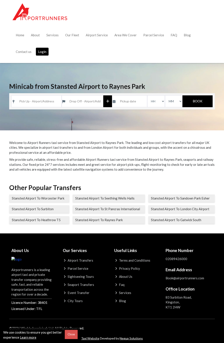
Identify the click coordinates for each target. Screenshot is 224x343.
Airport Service (97, 35)
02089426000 (176, 259)
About (35, 35)
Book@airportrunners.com (185, 278)
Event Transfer (78, 293)
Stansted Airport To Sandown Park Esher (180, 198)
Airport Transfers (80, 260)
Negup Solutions (131, 338)
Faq (121, 285)
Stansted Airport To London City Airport (180, 209)
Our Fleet (72, 35)
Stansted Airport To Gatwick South (176, 220)
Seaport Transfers (80, 285)
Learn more (28, 337)
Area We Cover (125, 35)
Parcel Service (153, 35)
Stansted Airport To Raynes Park (99, 220)
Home (20, 35)
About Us (125, 276)
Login (42, 52)
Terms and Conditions (134, 260)
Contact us (24, 52)
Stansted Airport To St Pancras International (107, 209)
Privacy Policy (129, 268)
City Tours (75, 301)
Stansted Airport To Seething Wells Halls (105, 198)
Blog (187, 35)
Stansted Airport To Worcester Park (38, 198)
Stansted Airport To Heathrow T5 (36, 220)
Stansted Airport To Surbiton (33, 209)
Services (52, 35)
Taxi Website (90, 338)
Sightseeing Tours (80, 276)
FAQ (174, 35)
